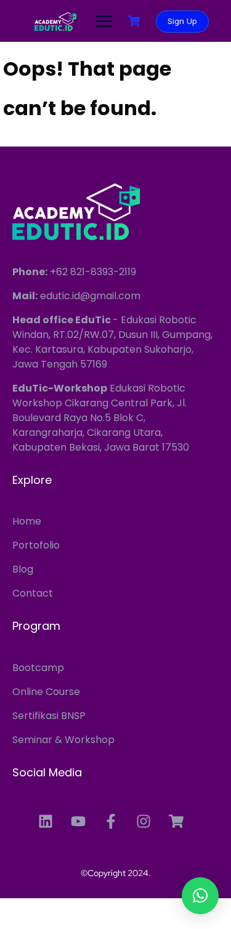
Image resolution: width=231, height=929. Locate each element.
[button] (200, 895)
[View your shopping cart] (136, 21)
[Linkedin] (45, 821)
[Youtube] (78, 821)
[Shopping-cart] (176, 821)
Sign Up (182, 21)
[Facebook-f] (111, 821)
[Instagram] (143, 821)
